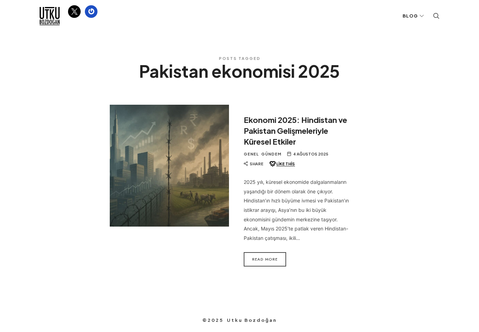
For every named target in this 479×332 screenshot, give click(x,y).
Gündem (271, 154)
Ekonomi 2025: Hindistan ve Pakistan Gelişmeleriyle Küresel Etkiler (295, 130)
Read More (265, 259)
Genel (251, 154)
